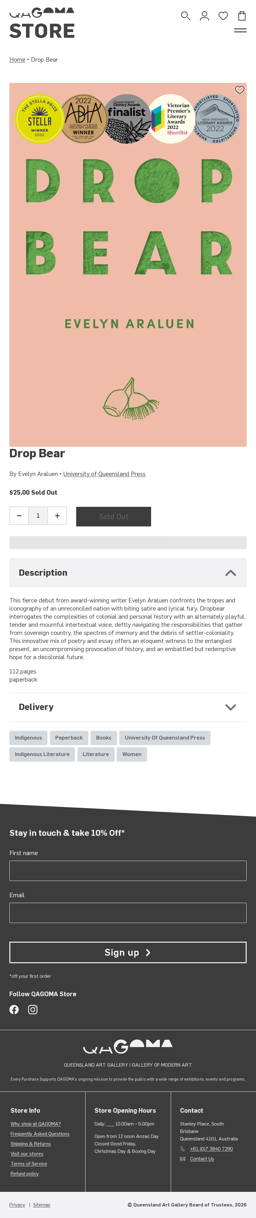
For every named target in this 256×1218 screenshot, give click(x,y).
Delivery (36, 707)
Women (131, 754)
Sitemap (41, 1205)
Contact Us (202, 1159)
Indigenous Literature (42, 754)
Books (103, 737)
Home (17, 59)
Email (17, 895)
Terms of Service (29, 1164)
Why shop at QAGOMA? (36, 1124)
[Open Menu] (240, 30)
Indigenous (28, 737)
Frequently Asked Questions (40, 1134)
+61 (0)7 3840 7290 (211, 1149)
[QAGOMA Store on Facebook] (14, 1009)
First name (23, 853)
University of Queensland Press (104, 474)
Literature (96, 754)
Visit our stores (27, 1154)
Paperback (69, 737)
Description (43, 573)
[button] (128, 542)
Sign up (122, 952)
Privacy (17, 1205)
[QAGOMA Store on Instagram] (32, 1009)
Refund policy (25, 1174)
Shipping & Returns (31, 1144)
